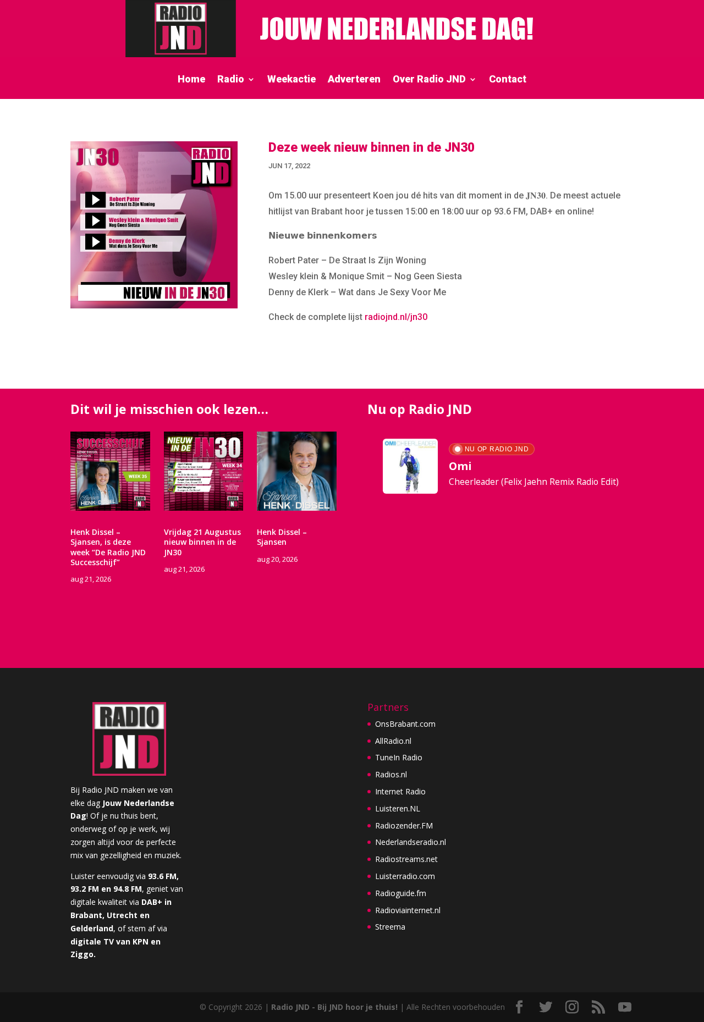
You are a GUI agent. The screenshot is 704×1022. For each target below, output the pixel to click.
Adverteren (354, 80)
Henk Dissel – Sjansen (282, 537)
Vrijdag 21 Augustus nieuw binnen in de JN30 (202, 542)
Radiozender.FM (404, 825)
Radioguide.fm (400, 893)
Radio (230, 80)
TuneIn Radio (398, 757)
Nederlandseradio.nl (410, 842)
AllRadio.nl (393, 741)
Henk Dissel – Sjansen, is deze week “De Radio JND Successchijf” (108, 547)
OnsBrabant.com (405, 724)
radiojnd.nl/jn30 (396, 317)
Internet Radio (400, 791)
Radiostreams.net (406, 859)
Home (191, 80)
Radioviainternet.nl (408, 910)
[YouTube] (624, 1007)
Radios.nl (391, 774)
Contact (507, 80)
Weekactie (291, 80)
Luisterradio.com (405, 876)
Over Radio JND (429, 80)
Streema (390, 926)
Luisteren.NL (397, 808)
